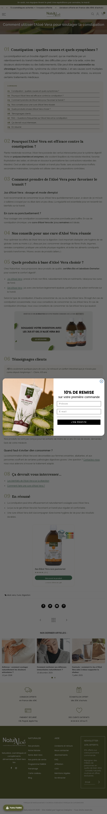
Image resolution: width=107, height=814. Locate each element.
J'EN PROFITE (79, 422)
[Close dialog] (101, 381)
